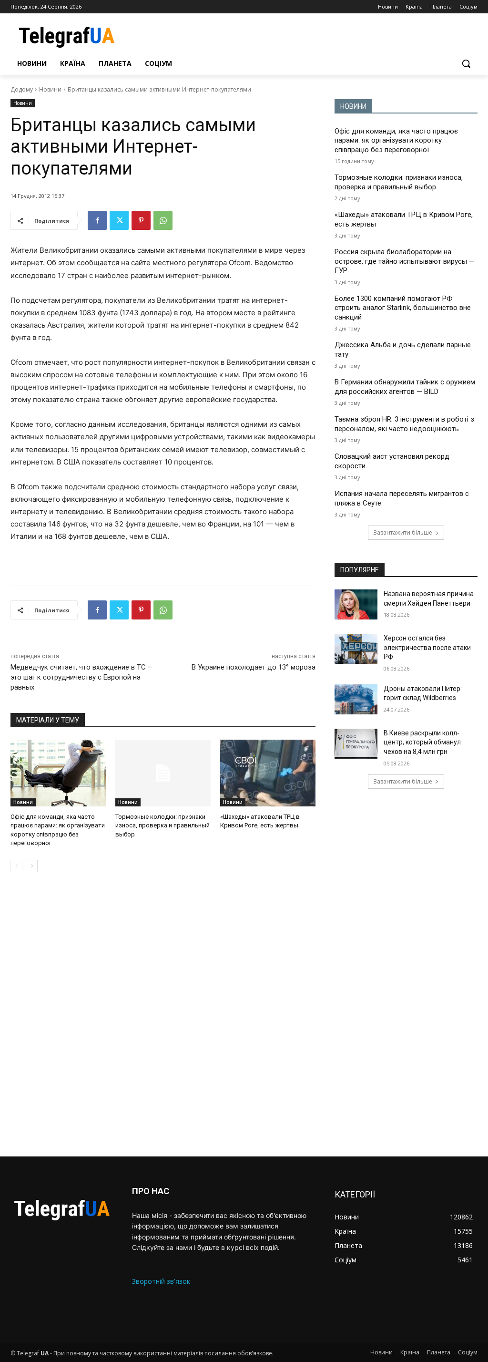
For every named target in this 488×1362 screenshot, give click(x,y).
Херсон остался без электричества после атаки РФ (427, 647)
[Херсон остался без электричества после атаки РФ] (356, 649)
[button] (466, 63)
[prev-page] (16, 866)
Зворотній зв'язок (161, 1281)
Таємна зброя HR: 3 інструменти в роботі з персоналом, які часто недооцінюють (404, 424)
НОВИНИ (353, 106)
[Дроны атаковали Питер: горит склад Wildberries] (356, 699)
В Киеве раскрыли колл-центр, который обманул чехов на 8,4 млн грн (422, 742)
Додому (21, 89)
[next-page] (32, 866)
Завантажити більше (402, 532)
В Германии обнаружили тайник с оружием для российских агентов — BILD (405, 387)
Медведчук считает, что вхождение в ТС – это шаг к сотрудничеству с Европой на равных (81, 677)
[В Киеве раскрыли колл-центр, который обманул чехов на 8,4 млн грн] (356, 744)
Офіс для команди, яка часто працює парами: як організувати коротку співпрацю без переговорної (396, 140)
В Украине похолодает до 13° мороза (253, 667)
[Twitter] (119, 220)
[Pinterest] (141, 220)
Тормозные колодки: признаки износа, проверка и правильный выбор (162, 825)
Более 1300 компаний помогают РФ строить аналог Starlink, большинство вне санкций (403, 307)
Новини (50, 89)
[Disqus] (162, 1014)
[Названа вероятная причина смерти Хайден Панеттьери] (356, 604)
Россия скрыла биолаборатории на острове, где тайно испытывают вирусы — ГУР (405, 261)
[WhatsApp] (163, 220)
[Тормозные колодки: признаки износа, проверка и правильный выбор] (163, 773)
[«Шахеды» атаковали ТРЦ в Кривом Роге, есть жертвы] (267, 773)
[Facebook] (97, 220)
